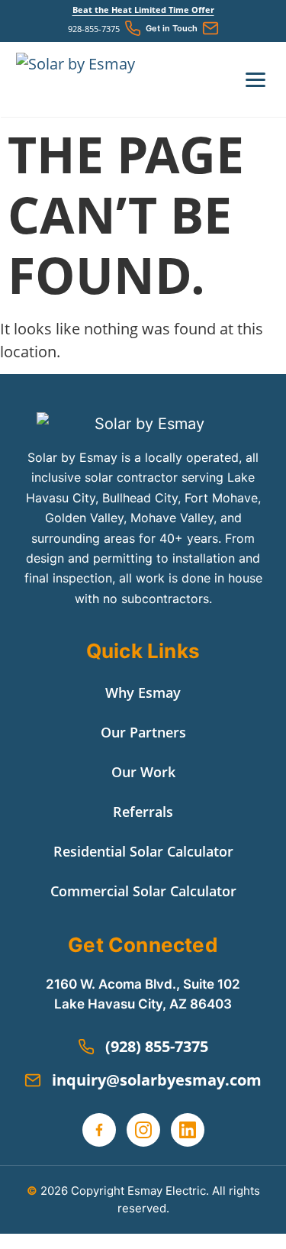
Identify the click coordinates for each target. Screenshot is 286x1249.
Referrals (143, 811)
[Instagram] (143, 1130)
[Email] (210, 28)
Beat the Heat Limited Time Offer (143, 9)
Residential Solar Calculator (143, 851)
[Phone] (132, 28)
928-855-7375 (94, 28)
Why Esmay (143, 692)
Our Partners (143, 732)
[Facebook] (99, 1130)
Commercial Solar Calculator (143, 891)
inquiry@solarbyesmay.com (157, 1080)
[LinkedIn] (187, 1130)
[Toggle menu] (255, 80)
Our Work (143, 772)
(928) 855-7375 (156, 1046)
